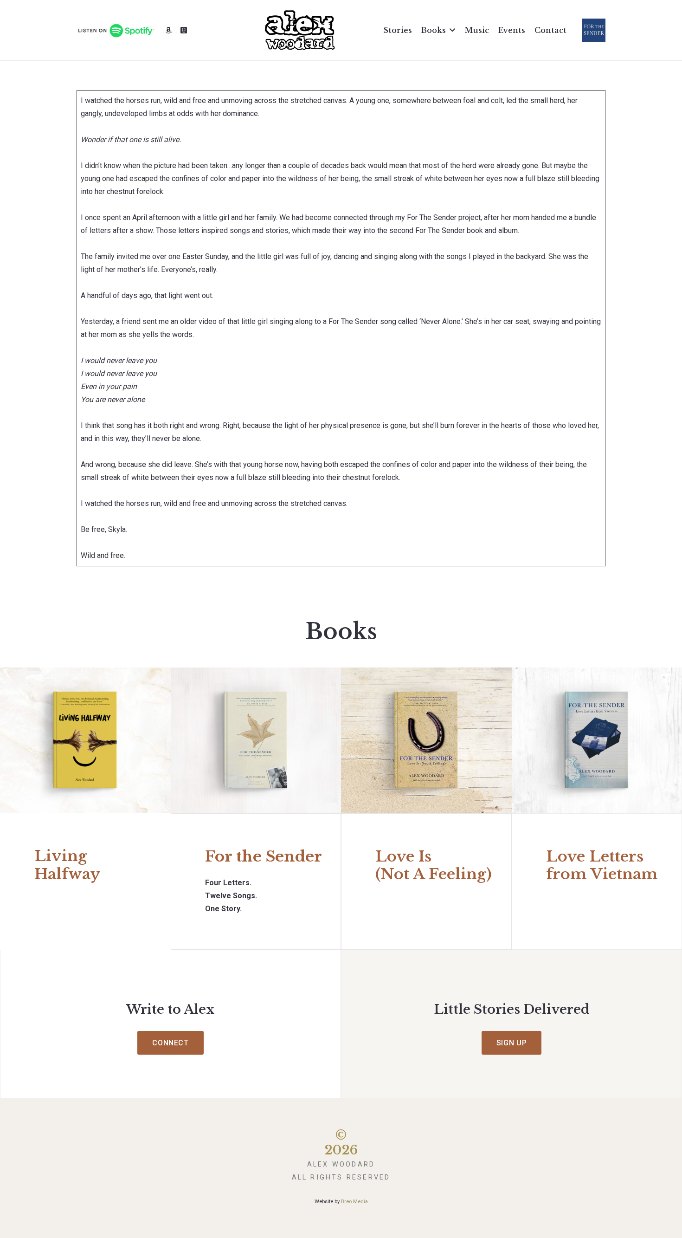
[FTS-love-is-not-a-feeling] (426, 740)
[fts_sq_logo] (593, 30)
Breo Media (354, 1202)
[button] (452, 30)
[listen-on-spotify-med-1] (116, 30)
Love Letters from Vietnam (602, 865)
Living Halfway (67, 865)
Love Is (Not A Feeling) (433, 865)
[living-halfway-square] (85, 740)
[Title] (168, 30)
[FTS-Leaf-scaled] (256, 740)
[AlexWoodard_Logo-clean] (299, 30)
